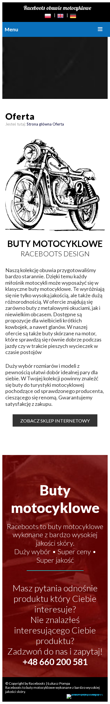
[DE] (73, 16)
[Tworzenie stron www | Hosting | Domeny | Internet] (86, 696)
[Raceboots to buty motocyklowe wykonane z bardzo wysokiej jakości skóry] (57, 8)
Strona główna (39, 124)
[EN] (60, 16)
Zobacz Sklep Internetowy (55, 420)
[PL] (47, 16)
